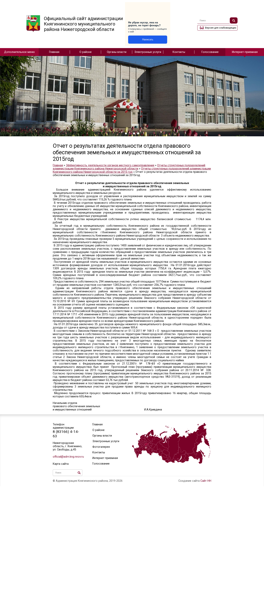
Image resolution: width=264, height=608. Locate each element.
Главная (54, 52)
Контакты (179, 52)
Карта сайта (61, 464)
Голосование (210, 52)
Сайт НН (205, 480)
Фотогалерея (101, 447)
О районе (85, 52)
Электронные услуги (147, 52)
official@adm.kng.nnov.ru (67, 456)
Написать (147, 39)
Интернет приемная (105, 458)
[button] (126, 133)
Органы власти (116, 52)
